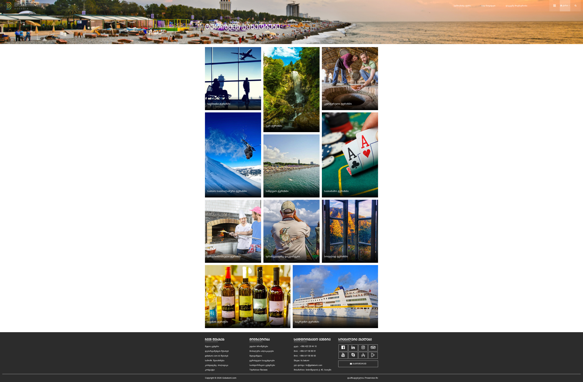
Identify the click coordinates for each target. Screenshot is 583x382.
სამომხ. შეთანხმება (214, 360)
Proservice (370, 378)
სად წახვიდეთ (488, 5)
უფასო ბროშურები (258, 346)
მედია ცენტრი (212, 346)
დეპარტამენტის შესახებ (217, 351)
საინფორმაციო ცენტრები (262, 365)
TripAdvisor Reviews (258, 369)
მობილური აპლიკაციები (261, 351)
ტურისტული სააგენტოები (262, 360)
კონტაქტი (210, 369)
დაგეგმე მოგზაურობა (516, 5)
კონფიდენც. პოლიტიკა (216, 365)
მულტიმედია (255, 356)
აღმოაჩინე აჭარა (462, 5)
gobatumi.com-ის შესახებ (216, 356)
